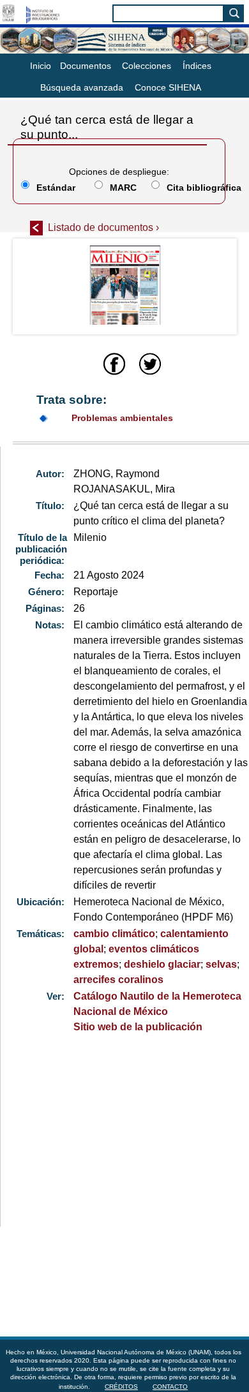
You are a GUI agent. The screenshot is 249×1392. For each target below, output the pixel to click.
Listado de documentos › (103, 227)
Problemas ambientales (122, 418)
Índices (197, 66)
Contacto (170, 1386)
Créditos (121, 1386)
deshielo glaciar (162, 964)
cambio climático (114, 933)
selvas (221, 964)
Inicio (40, 66)
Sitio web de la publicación (137, 1026)
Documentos (85, 66)
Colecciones (146, 66)
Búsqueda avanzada (81, 87)
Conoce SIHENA (168, 87)
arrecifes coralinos (118, 979)
